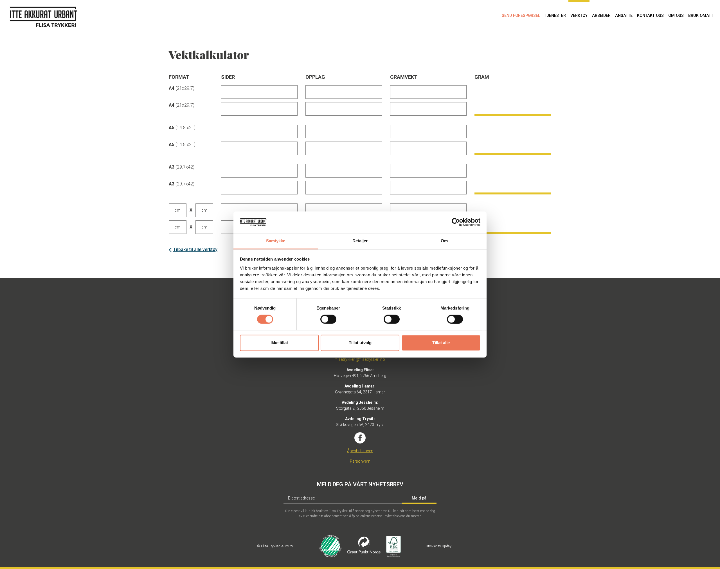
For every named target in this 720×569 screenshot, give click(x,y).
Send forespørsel (521, 15)
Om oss (676, 15)
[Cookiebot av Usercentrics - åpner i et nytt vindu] (455, 222)
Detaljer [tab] (360, 240)
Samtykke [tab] (275, 240)
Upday (446, 546)
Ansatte (624, 15)
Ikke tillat (279, 342)
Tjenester (555, 15)
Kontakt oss (650, 15)
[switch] (328, 319)
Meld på (419, 498)
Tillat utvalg (360, 342)
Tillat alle (441, 342)
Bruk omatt (700, 15)
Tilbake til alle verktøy (195, 249)
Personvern (360, 461)
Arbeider (601, 15)
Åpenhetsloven (360, 451)
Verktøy (579, 15)
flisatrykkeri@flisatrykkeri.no (360, 359)
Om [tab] (444, 240)
